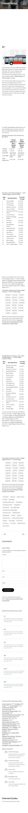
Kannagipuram (17, 504)
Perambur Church (6, 518)
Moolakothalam (6, 515)
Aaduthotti (12, 496)
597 (17, 752)
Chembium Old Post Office (8, 502)
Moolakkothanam (16, 512)
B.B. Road (5, 499)
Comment (4, 554)
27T (5, 642)
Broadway (19, 704)
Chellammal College (9, 707)
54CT (5, 669)
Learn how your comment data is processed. (12, 599)
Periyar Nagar (12, 520)
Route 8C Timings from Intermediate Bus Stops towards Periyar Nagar (12, 489)
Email (3, 576)
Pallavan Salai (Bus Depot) (11, 724)
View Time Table (12, 155)
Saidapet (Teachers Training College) (10, 730)
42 (4, 616)
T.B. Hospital (13, 523)
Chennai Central (8, 709)
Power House (19, 520)
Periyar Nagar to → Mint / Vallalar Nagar (13, 143)
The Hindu (6, 743)
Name (3, 571)
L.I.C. (14, 718)
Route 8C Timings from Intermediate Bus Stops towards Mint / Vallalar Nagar (12, 321)
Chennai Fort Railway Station (11, 711)
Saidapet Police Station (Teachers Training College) (11, 737)
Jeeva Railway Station (7, 504)
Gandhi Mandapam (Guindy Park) (13, 715)
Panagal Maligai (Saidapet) (11, 725)
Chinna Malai (7, 713)
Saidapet (17, 727)
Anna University (8, 704)
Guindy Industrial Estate (10, 716)
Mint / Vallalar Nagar (15, 507)
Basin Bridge (11, 499)
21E (5, 629)
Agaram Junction (20, 496)
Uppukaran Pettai (21, 523)
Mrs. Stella (11, 776)
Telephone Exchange (10, 740)
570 (13, 782)
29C (23, 534)
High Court (6, 718)
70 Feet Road (5, 496)
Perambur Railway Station (17, 518)
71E (14, 769)
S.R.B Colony (5, 523)
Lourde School (6, 507)
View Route (13, 153)
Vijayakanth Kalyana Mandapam (12, 745)
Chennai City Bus (9, 3)
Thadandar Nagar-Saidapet (11, 742)
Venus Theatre (6, 526)
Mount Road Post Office (10, 722)
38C (5, 534)
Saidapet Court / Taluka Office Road (10, 733)
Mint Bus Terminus (7, 512)
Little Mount (7, 720)
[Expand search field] (23, 3)
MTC (3, 69)
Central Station (16, 706)
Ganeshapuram (19, 502)
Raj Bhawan (7, 727)
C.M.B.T (5, 706)
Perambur (19, 515)
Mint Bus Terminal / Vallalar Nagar (10, 510)
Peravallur (5, 520)
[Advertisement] (14, 28)
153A (17, 760)
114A (16, 776)
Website (3, 582)
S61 (5, 655)
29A (5, 682)
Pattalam (13, 515)
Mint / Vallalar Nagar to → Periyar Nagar (21, 143)
